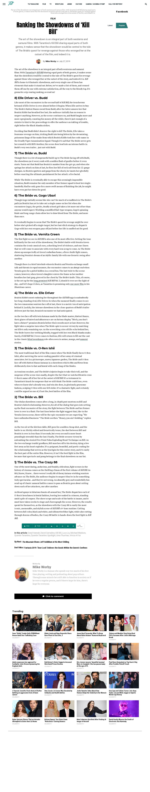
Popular (122, 25)
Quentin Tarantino (22, 536)
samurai (84, 339)
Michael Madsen (78, 533)
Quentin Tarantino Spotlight (43, 536)
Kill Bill (40, 72)
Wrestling (59, 4)
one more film (77, 283)
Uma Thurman (62, 536)
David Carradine (48, 533)
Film (44, 4)
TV (50, 4)
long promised (40, 280)
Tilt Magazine (33, 4)
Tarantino (30, 72)
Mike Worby (51, 61)
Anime (69, 4)
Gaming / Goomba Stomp (95, 4)
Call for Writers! (115, 4)
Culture (79, 4)
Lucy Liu (66, 533)
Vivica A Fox (75, 536)
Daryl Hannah (34, 533)
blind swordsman (36, 339)
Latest (110, 25)
